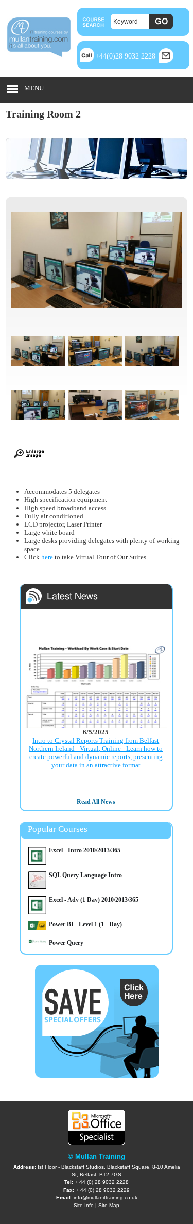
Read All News (96, 801)
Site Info (84, 1205)
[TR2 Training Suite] (152, 374)
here (47, 557)
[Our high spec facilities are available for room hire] (95, 374)
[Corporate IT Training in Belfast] (95, 428)
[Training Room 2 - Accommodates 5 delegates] (38, 428)
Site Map (108, 1205)
